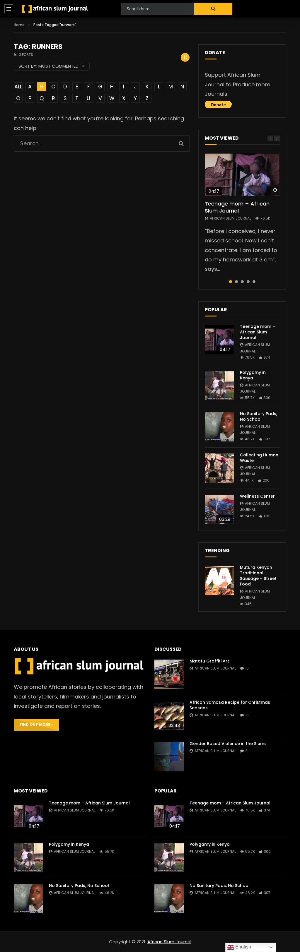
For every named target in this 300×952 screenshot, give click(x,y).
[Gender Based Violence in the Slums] (169, 756)
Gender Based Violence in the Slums (228, 743)
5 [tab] (254, 281)
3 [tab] (242, 281)
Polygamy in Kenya (253, 375)
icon (242, 174)
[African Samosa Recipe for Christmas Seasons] (169, 715)
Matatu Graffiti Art (209, 661)
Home (19, 24)
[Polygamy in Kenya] (219, 385)
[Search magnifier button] (213, 9)
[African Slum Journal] (55, 9)
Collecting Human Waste (259, 457)
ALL (18, 86)
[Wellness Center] (219, 509)
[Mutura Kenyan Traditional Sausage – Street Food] (219, 580)
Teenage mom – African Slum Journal (237, 207)
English (242, 946)
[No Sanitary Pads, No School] (219, 426)
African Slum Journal (230, 218)
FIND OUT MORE (35, 724)
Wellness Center (257, 496)
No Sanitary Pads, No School (258, 416)
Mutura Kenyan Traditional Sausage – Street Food (258, 575)
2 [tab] (236, 281)
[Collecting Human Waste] (219, 468)
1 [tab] (230, 281)
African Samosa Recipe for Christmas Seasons (230, 705)
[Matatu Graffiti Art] (169, 674)
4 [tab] (248, 281)
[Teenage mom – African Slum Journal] (219, 339)
